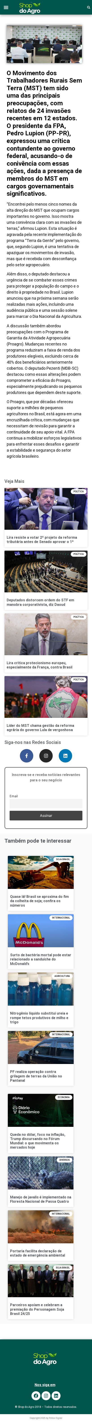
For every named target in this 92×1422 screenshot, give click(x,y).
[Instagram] (46, 756)
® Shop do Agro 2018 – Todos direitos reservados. (46, 1407)
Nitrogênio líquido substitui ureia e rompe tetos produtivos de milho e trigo (39, 1017)
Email (14, 796)
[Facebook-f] (26, 756)
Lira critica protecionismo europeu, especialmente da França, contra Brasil (39, 665)
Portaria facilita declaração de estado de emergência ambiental (37, 1253)
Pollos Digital (55, 1418)
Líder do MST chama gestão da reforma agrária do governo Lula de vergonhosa (40, 727)
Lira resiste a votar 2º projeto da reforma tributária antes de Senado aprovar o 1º (42, 539)
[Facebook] (35, 1395)
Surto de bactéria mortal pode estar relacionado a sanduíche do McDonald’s (40, 959)
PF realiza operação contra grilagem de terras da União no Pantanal (36, 1076)
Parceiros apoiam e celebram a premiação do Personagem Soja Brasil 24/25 (37, 1309)
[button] (6, 7)
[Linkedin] (65, 756)
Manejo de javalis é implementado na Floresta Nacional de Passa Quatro (40, 1199)
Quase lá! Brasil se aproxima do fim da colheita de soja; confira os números (39, 901)
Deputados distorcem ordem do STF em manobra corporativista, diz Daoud (40, 602)
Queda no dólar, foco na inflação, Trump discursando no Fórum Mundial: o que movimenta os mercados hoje (37, 1141)
